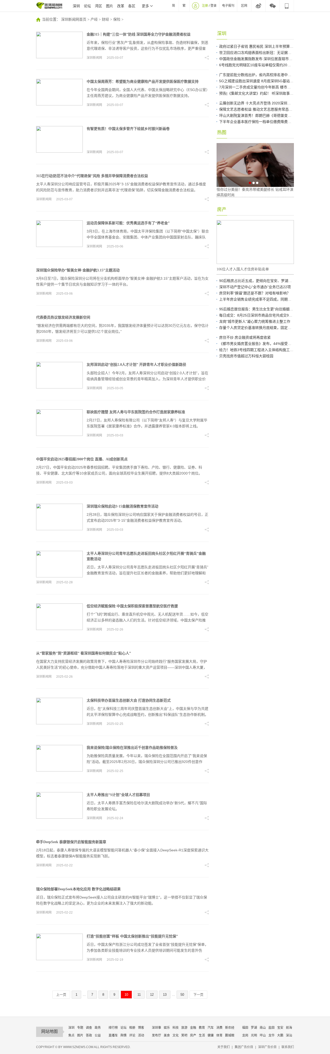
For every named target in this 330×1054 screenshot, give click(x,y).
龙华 (271, 1035)
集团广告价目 (244, 1047)
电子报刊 (228, 5)
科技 (175, 1028)
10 (126, 995)
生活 (202, 1035)
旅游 (184, 1028)
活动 (141, 1035)
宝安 (280, 1028)
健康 (211, 1035)
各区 (131, 6)
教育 (202, 1028)
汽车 (211, 1028)
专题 (80, 1028)
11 (139, 995)
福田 (245, 1028)
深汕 (289, 1035)
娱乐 (167, 1028)
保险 (116, 19)
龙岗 (245, 1035)
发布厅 (156, 1035)
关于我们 (223, 1047)
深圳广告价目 (267, 1047)
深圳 (76, 6)
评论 (132, 1035)
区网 (244, 5)
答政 (89, 1035)
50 (182, 995)
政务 (98, 1028)
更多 (145, 6)
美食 (167, 1035)
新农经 (229, 1028)
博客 (141, 1028)
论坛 (87, 6)
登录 (213, 5)
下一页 (198, 995)
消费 (219, 1028)
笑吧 (184, 1035)
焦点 (71, 1035)
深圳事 (156, 1028)
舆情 (123, 1035)
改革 (120, 6)
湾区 (98, 6)
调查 (89, 1028)
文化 (175, 1035)
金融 (193, 1028)
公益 (98, 1035)
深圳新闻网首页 (73, 19)
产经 (94, 19)
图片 (109, 6)
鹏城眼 (229, 1035)
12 (152, 995)
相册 (132, 1028)
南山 (263, 1028)
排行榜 (113, 1028)
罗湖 (254, 1028)
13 (165, 995)
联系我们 (288, 1047)
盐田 (271, 1028)
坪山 (263, 1035)
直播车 (113, 1035)
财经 (105, 19)
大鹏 (280, 1035)
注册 (205, 5)
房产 (193, 1035)
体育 (219, 1035)
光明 (254, 1035)
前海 (289, 1028)
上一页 (61, 995)
